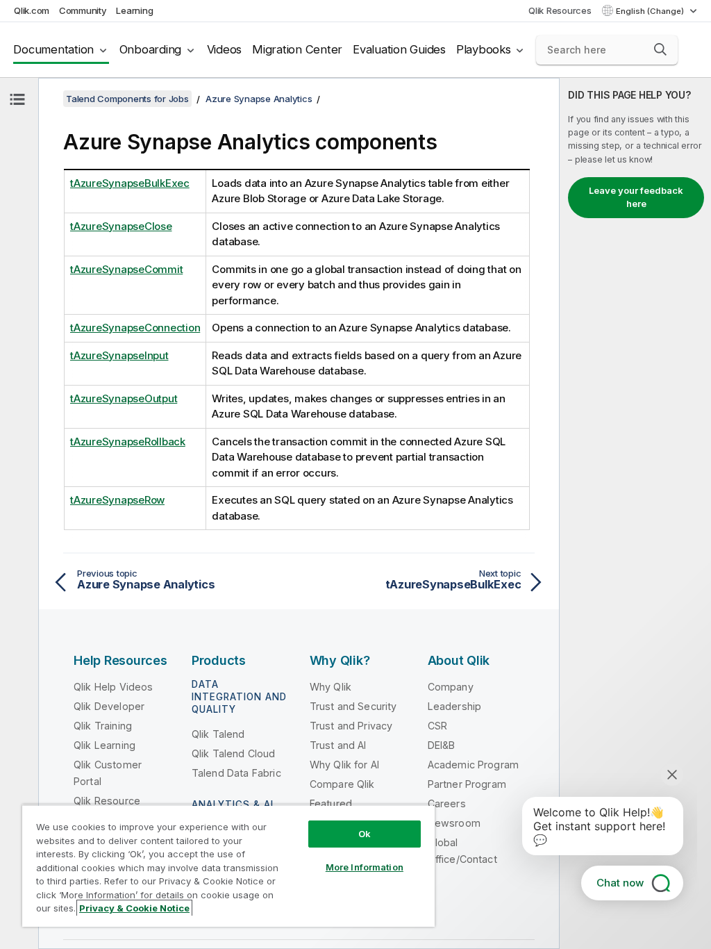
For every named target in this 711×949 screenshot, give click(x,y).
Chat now (620, 882)
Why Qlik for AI (344, 764)
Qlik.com (31, 10)
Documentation (53, 49)
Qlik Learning (104, 745)
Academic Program (473, 764)
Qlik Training (103, 726)
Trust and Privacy (351, 726)
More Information (364, 867)
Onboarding (150, 49)
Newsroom (454, 823)
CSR (437, 726)
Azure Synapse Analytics (259, 98)
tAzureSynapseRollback (127, 441)
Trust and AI (338, 745)
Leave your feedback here (636, 197)
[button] (660, 49)
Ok (364, 833)
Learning (134, 10)
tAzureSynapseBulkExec (130, 183)
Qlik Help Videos (113, 687)
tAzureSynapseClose (121, 226)
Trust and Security (353, 706)
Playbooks (483, 49)
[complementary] (635, 513)
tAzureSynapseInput (119, 355)
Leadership (455, 706)
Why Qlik (330, 687)
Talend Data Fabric (236, 773)
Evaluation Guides (399, 49)
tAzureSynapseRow (117, 499)
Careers (447, 803)
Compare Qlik (342, 784)
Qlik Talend (218, 734)
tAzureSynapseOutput (123, 398)
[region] (228, 865)
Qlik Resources (560, 10)
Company (451, 687)
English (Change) (651, 11)
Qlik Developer (109, 706)
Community (83, 10)
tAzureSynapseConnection (135, 327)
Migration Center (297, 49)
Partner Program (467, 784)
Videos (224, 49)
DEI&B (441, 745)
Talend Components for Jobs (127, 98)
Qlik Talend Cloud (234, 753)
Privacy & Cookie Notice (134, 908)
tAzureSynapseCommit (126, 269)
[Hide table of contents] (17, 99)
